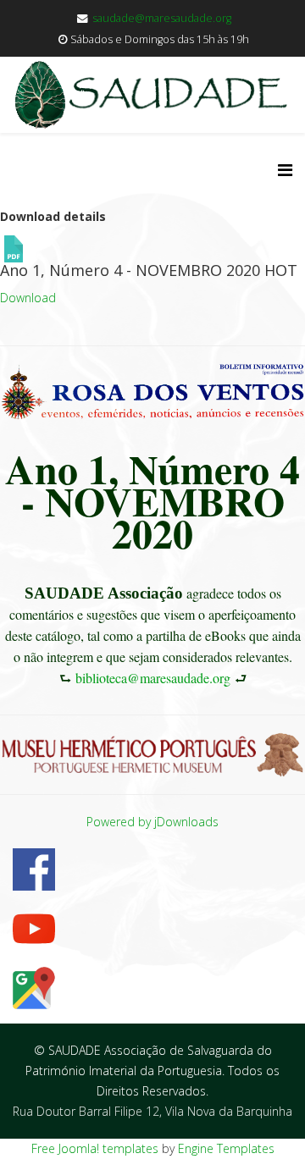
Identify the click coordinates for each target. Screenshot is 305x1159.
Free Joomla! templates (94, 1148)
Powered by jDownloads (152, 822)
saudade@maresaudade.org (161, 18)
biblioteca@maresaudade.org (152, 678)
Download (28, 298)
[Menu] (285, 170)
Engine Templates (226, 1148)
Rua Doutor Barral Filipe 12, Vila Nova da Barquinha (152, 1111)
